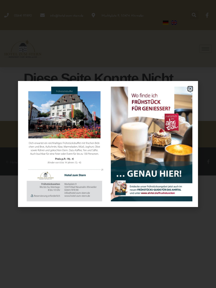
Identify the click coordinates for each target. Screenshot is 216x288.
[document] (108, 144)
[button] (190, 89)
